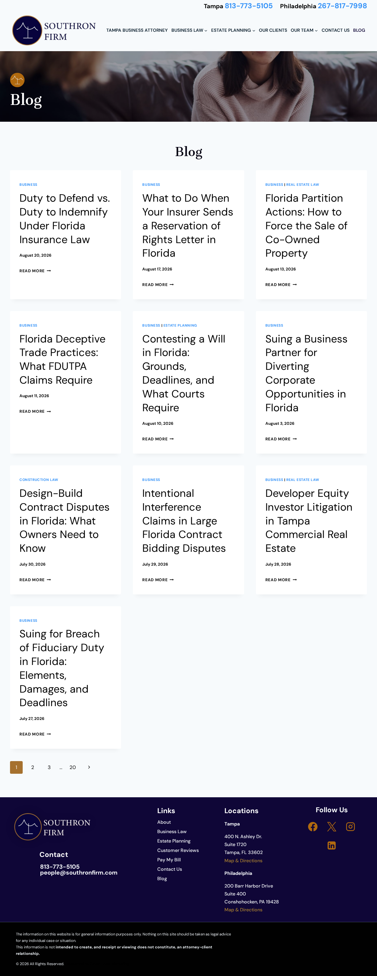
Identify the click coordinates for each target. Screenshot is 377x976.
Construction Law (38, 479)
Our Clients (273, 30)
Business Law (172, 831)
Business (28, 184)
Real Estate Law (302, 184)
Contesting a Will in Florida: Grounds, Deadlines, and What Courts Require (183, 373)
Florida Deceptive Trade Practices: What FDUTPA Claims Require (62, 359)
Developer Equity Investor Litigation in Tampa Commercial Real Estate (309, 520)
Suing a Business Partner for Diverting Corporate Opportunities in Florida (306, 373)
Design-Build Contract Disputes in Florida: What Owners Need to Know (64, 520)
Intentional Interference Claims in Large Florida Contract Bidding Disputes (184, 520)
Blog (359, 30)
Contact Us (336, 30)
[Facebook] (312, 826)
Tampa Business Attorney (137, 30)
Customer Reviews (178, 850)
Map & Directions (243, 861)
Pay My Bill (169, 860)
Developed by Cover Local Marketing (97, 963)
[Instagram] (350, 826)
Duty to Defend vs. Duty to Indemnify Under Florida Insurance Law (64, 218)
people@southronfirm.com (79, 872)
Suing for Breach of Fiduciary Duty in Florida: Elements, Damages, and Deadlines (61, 668)
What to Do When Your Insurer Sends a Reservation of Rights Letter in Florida (187, 225)
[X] (331, 826)
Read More (35, 270)
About (164, 822)
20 (73, 767)
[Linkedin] (331, 845)
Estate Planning (180, 325)
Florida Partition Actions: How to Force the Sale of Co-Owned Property (306, 225)
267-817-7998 (342, 6)
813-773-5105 (249, 6)
